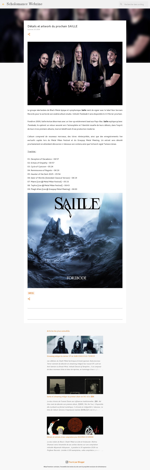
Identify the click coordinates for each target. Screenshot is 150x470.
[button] (29, 34)
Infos (31, 293)
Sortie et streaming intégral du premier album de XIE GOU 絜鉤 (70, 396)
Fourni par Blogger (76, 462)
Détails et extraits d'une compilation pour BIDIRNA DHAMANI (70, 437)
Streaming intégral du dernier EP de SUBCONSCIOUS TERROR (71, 356)
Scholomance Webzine (24, 4)
